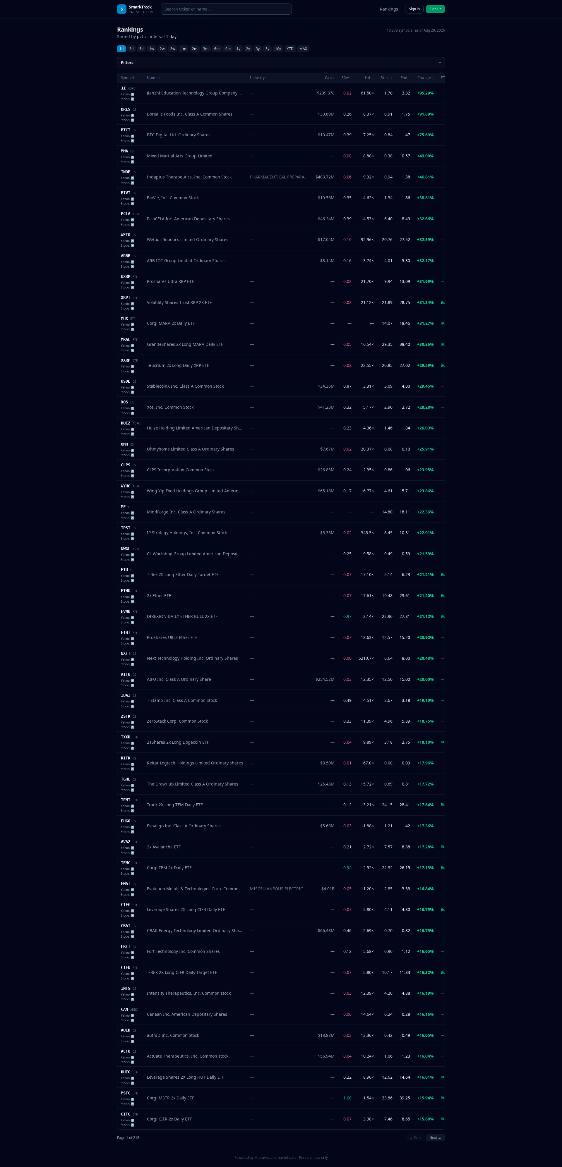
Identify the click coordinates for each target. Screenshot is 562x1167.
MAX (303, 48)
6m (217, 48)
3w (172, 48)
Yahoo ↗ (127, 94)
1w (151, 48)
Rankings (389, 9)
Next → (435, 1137)
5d (141, 48)
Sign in (414, 8)
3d (131, 48)
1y (238, 48)
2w (162, 48)
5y (267, 48)
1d (121, 48)
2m (194, 48)
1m (183, 48)
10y (278, 48)
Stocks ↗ (127, 99)
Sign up (435, 8)
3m (205, 48)
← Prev (415, 1137)
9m (228, 48)
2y (248, 48)
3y (258, 48)
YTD (290, 48)
